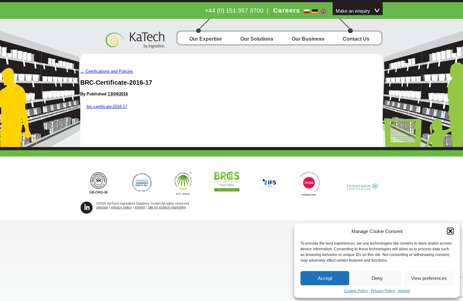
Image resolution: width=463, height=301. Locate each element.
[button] (450, 231)
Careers (286, 10)
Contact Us (356, 39)
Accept (325, 278)
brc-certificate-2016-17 (107, 106)
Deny (377, 278)
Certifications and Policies (106, 71)
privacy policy (121, 207)
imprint (140, 207)
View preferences (429, 278)
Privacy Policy (383, 291)
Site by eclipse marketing (167, 207)
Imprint (404, 291)
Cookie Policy (356, 291)
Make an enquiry (353, 11)
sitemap (102, 207)
